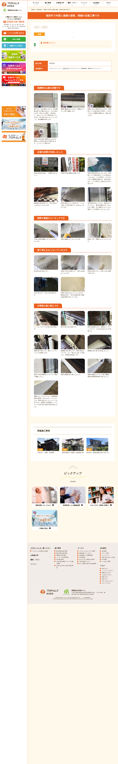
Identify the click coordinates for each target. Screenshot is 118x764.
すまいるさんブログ (107, 581)
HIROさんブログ (106, 572)
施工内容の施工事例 (61, 553)
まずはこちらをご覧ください (40, 548)
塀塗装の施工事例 (61, 555)
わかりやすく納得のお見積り (87, 559)
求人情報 (104, 559)
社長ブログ (105, 568)
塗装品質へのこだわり (85, 553)
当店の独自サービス (84, 561)
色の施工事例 (60, 559)
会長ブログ (105, 579)
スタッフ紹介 (105, 553)
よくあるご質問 (106, 561)
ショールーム (105, 555)
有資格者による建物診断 (86, 555)
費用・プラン (72, 3)
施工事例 (48, 3)
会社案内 (96, 3)
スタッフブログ (106, 583)
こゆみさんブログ (107, 575)
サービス (81, 548)
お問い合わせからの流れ (108, 557)
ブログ (108, 3)
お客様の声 (60, 3)
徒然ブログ (105, 577)
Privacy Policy (78, 598)
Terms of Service (86, 598)
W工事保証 (82, 557)
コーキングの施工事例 (62, 557)
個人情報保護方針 (87, 597)
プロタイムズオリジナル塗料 (87, 551)
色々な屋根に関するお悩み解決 (87, 563)
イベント (84, 3)
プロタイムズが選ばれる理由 (40, 551)
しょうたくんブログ (107, 570)
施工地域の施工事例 (61, 551)
